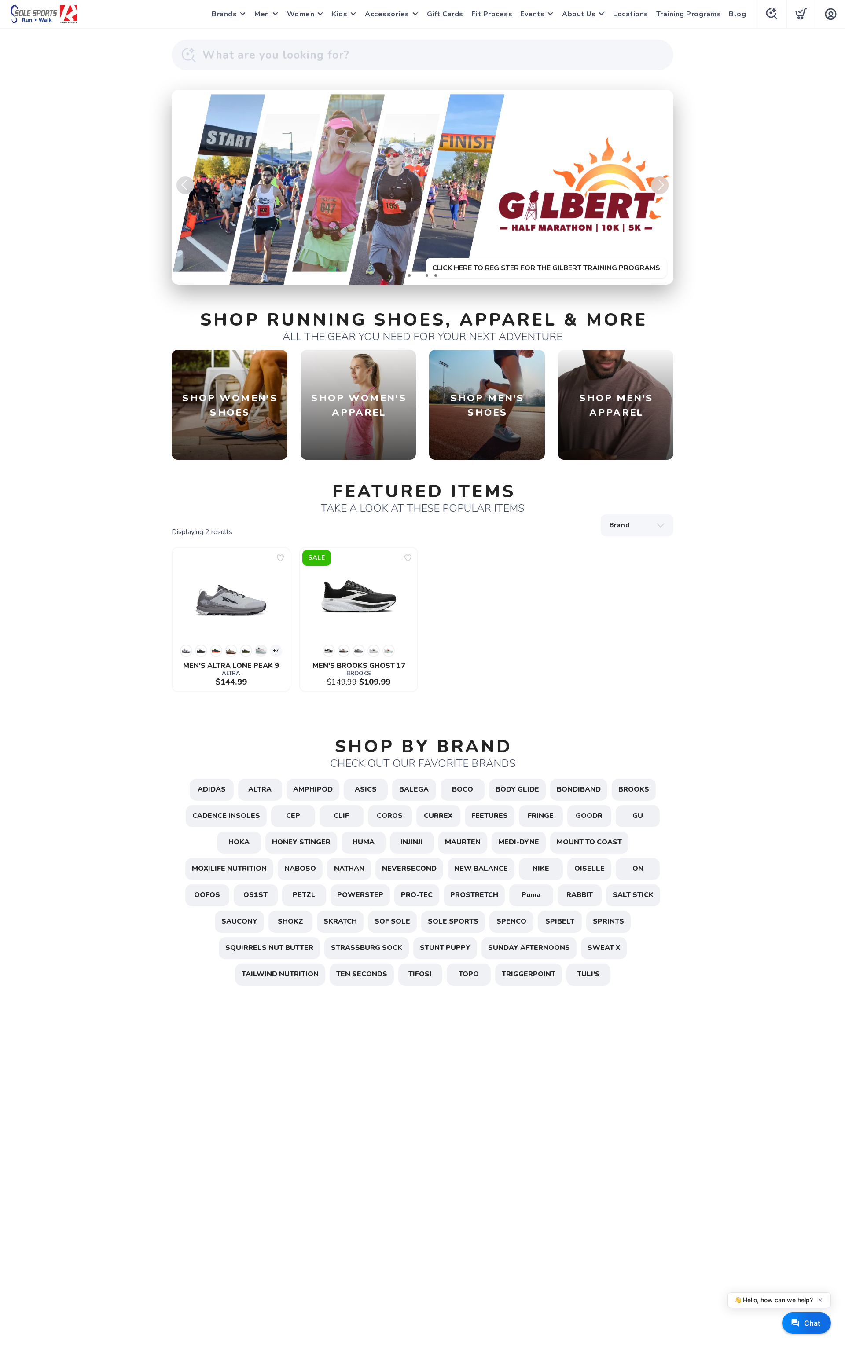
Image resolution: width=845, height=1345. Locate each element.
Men (261, 14)
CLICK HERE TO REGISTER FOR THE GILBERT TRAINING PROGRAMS (546, 268)
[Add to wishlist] (280, 558)
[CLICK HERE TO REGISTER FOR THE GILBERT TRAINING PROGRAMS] (422, 187)
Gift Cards (445, 14)
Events (532, 14)
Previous (185, 185)
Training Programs (688, 14)
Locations (630, 14)
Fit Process (492, 14)
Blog (737, 14)
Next (660, 185)
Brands (224, 14)
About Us (578, 14)
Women (301, 14)
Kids (339, 14)
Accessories (387, 14)
